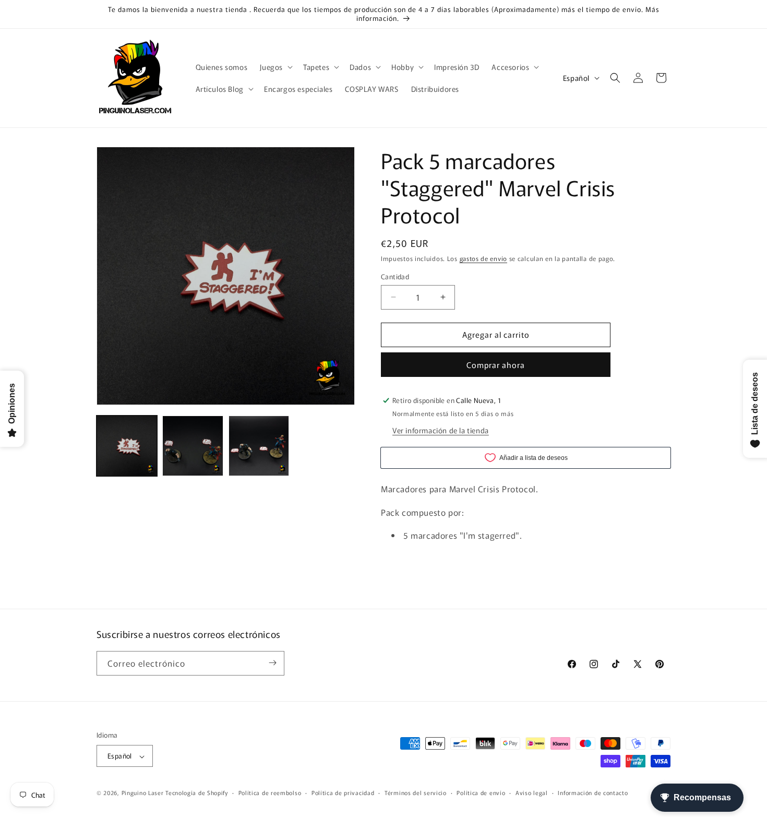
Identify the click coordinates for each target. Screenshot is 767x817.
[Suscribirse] (272, 662)
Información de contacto (593, 792)
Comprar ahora (495, 364)
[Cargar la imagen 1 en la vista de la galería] (127, 446)
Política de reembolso (270, 792)
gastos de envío (484, 258)
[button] (275, 67)
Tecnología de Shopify (196, 793)
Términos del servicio (416, 792)
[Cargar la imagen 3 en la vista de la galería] (259, 446)
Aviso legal (532, 792)
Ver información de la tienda (440, 430)
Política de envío (481, 792)
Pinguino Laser (143, 793)
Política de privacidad (342, 792)
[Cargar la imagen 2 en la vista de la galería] (192, 446)
